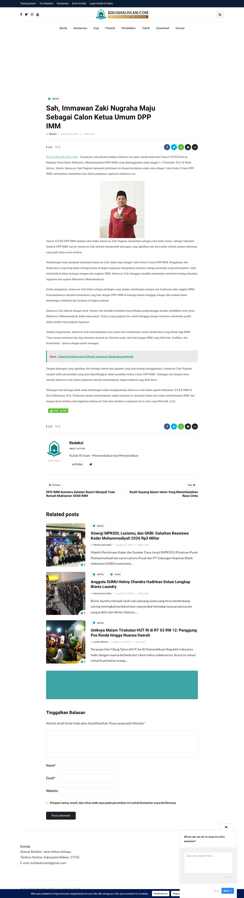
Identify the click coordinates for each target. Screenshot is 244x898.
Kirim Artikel (79, 3)
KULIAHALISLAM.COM (62, 156)
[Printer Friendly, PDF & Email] (58, 410)
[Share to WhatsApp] (181, 147)
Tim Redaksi (46, 3)
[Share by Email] (195, 147)
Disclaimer (63, 3)
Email (50, 778)
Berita (63, 28)
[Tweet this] (174, 147)
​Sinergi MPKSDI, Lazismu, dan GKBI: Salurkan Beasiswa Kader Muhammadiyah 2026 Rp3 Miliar (140, 535)
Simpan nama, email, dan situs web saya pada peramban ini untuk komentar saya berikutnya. (113, 803)
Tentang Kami (28, 3)
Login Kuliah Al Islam (101, 3)
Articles (77, 464)
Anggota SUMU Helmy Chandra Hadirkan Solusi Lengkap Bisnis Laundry (140, 584)
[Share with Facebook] (167, 147)
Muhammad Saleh (102, 545)
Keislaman (80, 28)
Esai (96, 28)
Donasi (180, 28)
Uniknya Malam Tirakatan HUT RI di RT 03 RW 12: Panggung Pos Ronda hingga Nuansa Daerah (144, 632)
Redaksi (52, 134)
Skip (216, 890)
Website (52, 791)
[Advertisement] (122, 63)
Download (162, 28)
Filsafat (110, 28)
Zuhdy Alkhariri (101, 641)
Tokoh (146, 28)
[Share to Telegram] (188, 147)
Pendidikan (128, 28)
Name (51, 765)
